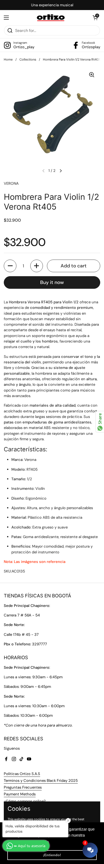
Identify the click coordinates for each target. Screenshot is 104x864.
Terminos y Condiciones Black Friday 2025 (41, 780)
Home (8, 59)
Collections (27, 59)
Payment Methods (20, 794)
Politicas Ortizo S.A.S (22, 773)
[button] (95, 18)
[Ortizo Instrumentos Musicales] (50, 17)
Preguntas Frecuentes (23, 787)
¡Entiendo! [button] (52, 855)
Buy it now (52, 282)
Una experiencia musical (52, 5)
